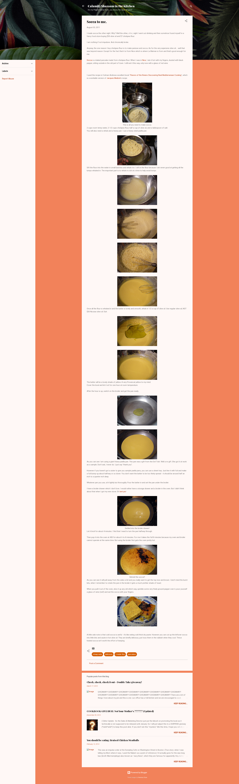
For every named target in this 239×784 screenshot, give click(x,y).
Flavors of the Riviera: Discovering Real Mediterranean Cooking (155, 75)
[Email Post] (93, 649)
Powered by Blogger (138, 772)
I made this (120, 654)
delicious (108, 654)
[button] (186, 21)
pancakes (132, 654)
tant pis (123, 491)
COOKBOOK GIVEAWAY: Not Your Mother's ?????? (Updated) (120, 711)
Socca (89, 60)
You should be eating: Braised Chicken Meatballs (113, 740)
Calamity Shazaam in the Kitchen (111, 6)
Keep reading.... (181, 703)
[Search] (191, 7)
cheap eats (97, 654)
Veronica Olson (142, 777)
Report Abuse (8, 79)
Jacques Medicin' (114, 78)
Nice (144, 60)
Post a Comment (96, 663)
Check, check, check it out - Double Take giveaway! (114, 682)
